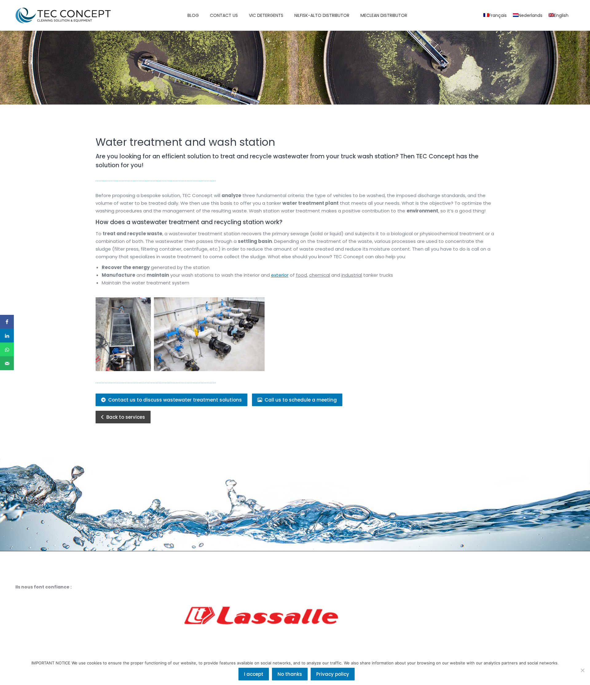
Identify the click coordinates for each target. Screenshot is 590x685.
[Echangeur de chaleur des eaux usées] (123, 334)
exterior (280, 275)
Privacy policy (332, 674)
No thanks (289, 674)
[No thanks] (582, 670)
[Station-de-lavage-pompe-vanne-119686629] (209, 334)
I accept (253, 674)
